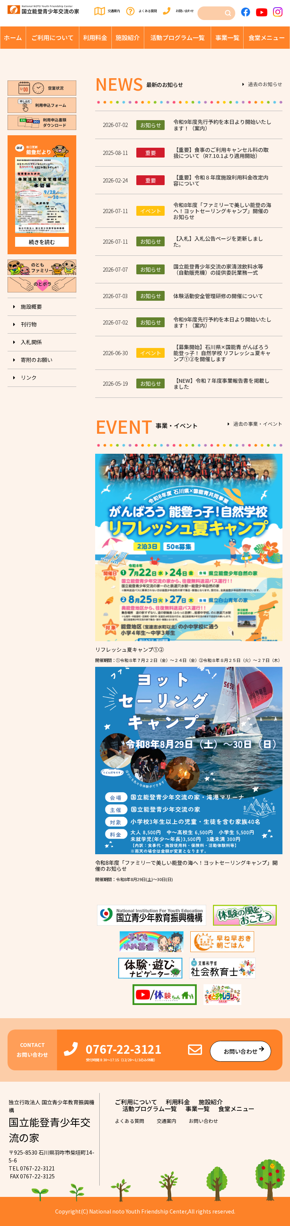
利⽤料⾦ (95, 37)
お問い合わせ (185, 10)
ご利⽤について (52, 37)
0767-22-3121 (123, 1048)
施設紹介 (128, 37)
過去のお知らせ (265, 85)
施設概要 (31, 306)
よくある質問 (148, 10)
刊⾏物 (29, 324)
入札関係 (31, 342)
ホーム (13, 37)
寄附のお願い (36, 359)
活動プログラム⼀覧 (177, 37)
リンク (29, 377)
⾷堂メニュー (266, 37)
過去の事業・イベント (257, 424)
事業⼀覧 (227, 37)
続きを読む (42, 242)
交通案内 (114, 10)
